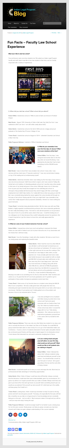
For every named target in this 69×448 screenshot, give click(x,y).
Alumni (21, 433)
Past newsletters (12, 27)
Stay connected (23, 27)
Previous (53, 33)
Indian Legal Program (28, 33)
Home (9, 23)
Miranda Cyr (11, 420)
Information (27, 433)
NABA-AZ (32, 433)
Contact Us (24, 23)
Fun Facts (32, 23)
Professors (38, 433)
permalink (10, 435)
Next (59, 33)
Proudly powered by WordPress (34, 441)
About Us (16, 23)
